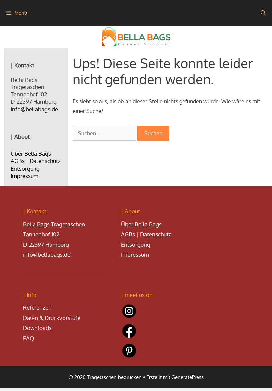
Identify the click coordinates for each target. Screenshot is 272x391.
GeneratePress (187, 377)
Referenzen (37, 307)
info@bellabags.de (34, 109)
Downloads (37, 327)
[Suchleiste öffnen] (263, 13)
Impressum (24, 175)
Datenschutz (45, 160)
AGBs (18, 160)
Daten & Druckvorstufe (51, 317)
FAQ (28, 338)
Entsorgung (25, 168)
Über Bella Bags (31, 153)
